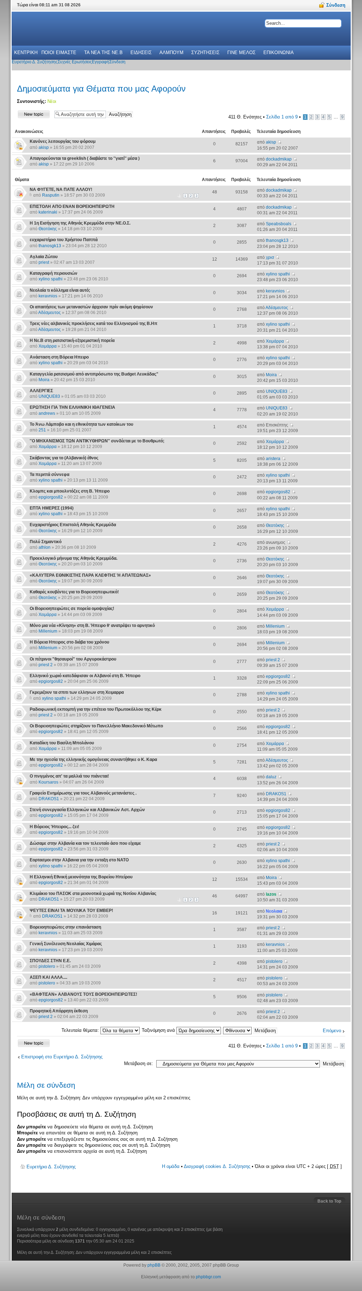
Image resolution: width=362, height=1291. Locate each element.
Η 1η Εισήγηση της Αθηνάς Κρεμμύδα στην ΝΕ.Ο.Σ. (80, 223)
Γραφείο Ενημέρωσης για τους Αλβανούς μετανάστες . (83, 793)
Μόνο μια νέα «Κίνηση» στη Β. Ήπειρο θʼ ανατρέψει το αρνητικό (92, 625)
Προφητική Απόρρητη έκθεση (59, 1010)
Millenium (48, 631)
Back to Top (329, 1201)
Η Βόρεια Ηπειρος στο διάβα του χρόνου (69, 642)
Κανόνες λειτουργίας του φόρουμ (62, 141)
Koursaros (48, 782)
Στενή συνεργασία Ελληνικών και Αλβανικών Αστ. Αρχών (87, 809)
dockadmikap (279, 159)
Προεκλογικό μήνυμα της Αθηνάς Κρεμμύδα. (73, 558)
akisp (44, 147)
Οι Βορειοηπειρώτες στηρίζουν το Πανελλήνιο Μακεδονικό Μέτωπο (96, 725)
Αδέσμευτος (49, 312)
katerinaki (48, 212)
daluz (271, 776)
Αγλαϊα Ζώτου (44, 256)
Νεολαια (274, 911)
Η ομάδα (171, 1166)
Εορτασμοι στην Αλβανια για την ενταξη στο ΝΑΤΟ (79, 859)
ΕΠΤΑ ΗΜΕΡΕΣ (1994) (52, 508)
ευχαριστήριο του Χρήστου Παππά (64, 239)
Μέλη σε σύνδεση (46, 1085)
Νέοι (51, 101)
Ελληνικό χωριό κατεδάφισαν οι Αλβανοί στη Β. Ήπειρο (85, 675)
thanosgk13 (50, 245)
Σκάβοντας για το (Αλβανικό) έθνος (64, 457)
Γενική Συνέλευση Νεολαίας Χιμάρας (66, 943)
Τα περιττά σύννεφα (49, 474)
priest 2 (46, 664)
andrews (47, 413)
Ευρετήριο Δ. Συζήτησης (51, 1166)
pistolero (47, 966)
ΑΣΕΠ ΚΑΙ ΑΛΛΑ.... (48, 977)
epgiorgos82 (51, 497)
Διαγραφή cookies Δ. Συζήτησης (217, 1166)
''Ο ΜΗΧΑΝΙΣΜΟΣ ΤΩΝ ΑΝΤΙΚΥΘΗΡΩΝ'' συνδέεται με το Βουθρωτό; (97, 440)
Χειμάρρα (48, 346)
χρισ (270, 257)
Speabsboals (278, 223)
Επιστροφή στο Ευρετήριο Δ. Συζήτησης (62, 1056)
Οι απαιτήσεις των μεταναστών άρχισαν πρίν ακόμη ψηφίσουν (91, 306)
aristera (273, 458)
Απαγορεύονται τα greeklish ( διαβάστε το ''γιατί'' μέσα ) (85, 158)
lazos (271, 894)
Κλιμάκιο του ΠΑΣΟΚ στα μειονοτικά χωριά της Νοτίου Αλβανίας (93, 893)
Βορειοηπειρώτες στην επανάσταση (65, 927)
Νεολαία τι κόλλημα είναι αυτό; (60, 290)
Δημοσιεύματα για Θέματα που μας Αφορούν (101, 88)
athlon (45, 547)
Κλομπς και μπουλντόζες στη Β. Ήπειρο (70, 491)
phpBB (153, 1265)
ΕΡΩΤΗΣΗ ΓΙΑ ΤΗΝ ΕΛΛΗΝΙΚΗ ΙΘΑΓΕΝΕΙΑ (72, 407)
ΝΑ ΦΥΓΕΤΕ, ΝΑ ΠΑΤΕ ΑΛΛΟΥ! (61, 189)
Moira (44, 379)
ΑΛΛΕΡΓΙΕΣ (41, 390)
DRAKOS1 (49, 798)
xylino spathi (51, 279)
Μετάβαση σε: (138, 1063)
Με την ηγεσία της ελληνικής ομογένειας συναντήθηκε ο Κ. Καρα (93, 759)
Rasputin (50, 195)
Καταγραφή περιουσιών (53, 273)
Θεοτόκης (48, 228)
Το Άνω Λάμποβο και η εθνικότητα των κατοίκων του (81, 424)
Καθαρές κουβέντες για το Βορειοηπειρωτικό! (74, 591)
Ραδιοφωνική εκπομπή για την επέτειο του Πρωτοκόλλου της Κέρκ (96, 709)
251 (42, 430)
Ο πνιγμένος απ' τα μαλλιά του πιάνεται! (69, 776)
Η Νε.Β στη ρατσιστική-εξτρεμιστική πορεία (72, 340)
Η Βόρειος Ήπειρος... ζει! (54, 826)
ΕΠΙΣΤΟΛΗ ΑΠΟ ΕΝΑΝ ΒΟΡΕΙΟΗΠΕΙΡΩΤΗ (72, 206)
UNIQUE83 (49, 396)
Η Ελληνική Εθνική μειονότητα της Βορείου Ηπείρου (81, 876)
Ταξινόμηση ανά (159, 1030)
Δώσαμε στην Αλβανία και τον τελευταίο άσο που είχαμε (85, 843)
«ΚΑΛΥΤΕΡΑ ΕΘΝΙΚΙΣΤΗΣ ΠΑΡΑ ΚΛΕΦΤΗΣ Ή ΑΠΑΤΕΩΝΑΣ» (90, 575)
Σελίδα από (282, 117)
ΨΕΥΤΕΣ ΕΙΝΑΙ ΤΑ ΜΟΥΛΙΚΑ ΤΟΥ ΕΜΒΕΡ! (71, 910)
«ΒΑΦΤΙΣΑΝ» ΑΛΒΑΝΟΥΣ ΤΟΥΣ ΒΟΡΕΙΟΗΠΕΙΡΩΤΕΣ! (83, 994)
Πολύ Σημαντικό (46, 541)
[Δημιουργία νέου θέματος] (34, 114)
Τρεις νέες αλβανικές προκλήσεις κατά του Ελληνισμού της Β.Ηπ (93, 323)
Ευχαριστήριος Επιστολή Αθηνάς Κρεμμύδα (73, 524)
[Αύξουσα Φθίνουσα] (250, 1030)
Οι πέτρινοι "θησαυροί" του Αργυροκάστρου (73, 659)
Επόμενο (332, 1030)
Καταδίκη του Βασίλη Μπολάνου (62, 742)
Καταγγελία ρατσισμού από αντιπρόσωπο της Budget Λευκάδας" (94, 374)
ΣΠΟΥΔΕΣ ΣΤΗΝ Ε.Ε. (50, 960)
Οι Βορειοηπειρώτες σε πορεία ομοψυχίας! (72, 608)
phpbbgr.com (208, 1276)
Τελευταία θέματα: (81, 1030)
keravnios (48, 295)
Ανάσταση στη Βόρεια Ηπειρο (59, 357)
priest (44, 262)
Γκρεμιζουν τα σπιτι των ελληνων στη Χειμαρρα (77, 692)
